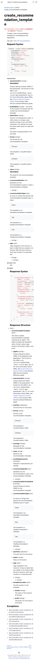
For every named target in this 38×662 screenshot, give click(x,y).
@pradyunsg (23, 657)
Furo (28, 657)
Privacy (10, 658)
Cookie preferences (25, 658)
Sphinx (15, 657)
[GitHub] (19, 653)
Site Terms (16, 658)
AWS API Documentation (22, 41)
